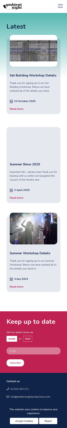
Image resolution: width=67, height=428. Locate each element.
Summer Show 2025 (25, 164)
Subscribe (15, 363)
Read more (16, 109)
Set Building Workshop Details (33, 75)
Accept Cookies (24, 421)
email (11, 339)
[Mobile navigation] (60, 5)
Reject (48, 421)
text (27, 339)
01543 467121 (19, 389)
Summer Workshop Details (30, 253)
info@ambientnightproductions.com (30, 397)
